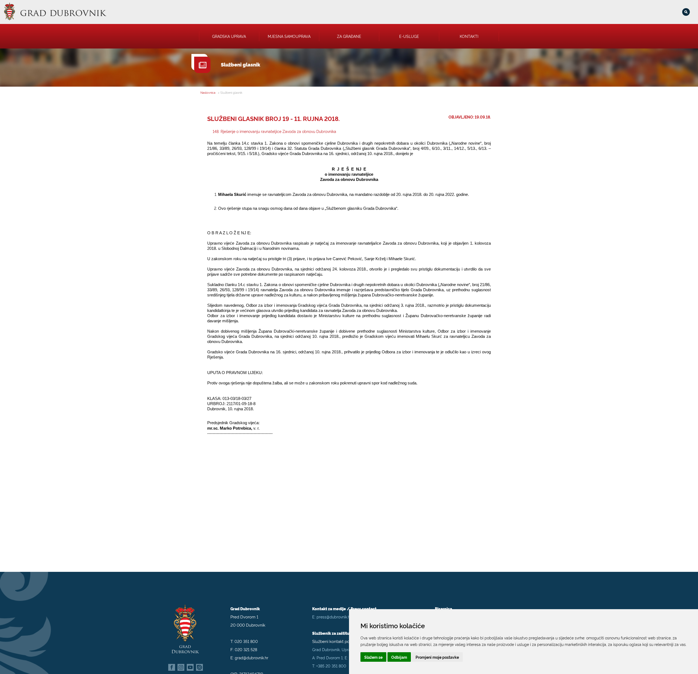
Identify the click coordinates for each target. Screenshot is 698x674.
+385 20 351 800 (331, 665)
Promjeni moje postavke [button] (437, 657)
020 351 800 (246, 641)
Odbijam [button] (399, 657)
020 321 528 (246, 649)
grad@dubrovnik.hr (251, 657)
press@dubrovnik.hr (334, 616)
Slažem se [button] (373, 657)
